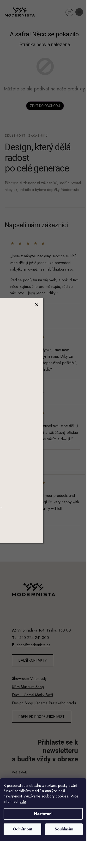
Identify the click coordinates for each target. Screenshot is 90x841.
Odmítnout (22, 829)
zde (23, 801)
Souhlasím (64, 829)
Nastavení (43, 813)
